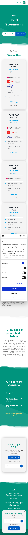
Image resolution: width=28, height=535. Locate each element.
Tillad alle (14, 288)
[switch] (24, 268)
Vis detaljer (20, 284)
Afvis (14, 297)
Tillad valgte (14, 293)
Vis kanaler (14, 72)
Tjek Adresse (20, 34)
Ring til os (14, 528)
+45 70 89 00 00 (14, 493)
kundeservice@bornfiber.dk (14, 495)
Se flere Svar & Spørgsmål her (14, 414)
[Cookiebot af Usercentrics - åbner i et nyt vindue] (19, 236)
